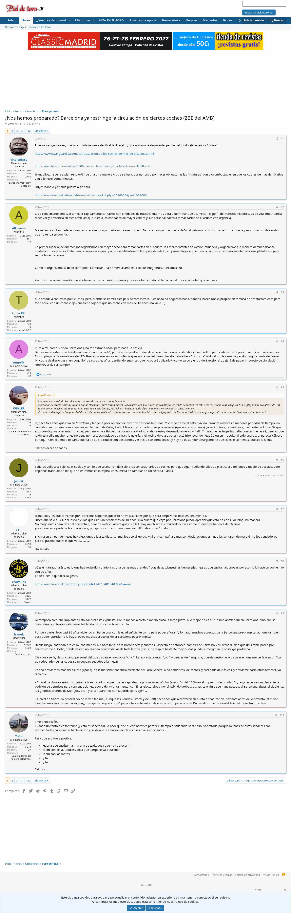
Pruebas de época (143, 20)
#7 (282, 509)
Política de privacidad (247, 875)
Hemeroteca (171, 20)
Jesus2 (19, 481)
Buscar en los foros (40, 27)
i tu (18, 530)
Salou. (27, 601)
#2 (282, 207)
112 (28, 131)
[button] (69, 20)
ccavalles (19, 582)
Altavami (19, 228)
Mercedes (210, 20)
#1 (282, 138)
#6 (282, 460)
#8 (282, 561)
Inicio (12, 20)
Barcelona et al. (23, 654)
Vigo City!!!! (25, 329)
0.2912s (258, 890)
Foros (26, 20)
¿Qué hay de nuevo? (51, 20)
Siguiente (40, 131)
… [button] (22, 131)
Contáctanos (201, 875)
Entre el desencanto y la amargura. (20, 433)
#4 (282, 341)
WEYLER (19, 408)
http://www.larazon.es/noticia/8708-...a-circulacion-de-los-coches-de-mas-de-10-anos (93, 166)
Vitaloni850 (14, 124)
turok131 (19, 313)
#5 (282, 387)
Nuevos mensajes (15, 27)
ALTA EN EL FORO (111, 20)
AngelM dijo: (44, 395)
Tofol (19, 736)
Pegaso (191, 20)
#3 (282, 292)
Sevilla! (27, 497)
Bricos (227, 20)
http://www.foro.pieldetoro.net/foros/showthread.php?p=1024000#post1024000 (91, 195)
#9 (282, 613)
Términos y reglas (221, 875)
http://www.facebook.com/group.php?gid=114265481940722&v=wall (83, 584)
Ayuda (266, 875)
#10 (282, 715)
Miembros (82, 20)
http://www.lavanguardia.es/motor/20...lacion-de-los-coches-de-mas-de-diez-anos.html (94, 154)
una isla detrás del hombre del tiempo (21, 757)
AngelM (19, 362)
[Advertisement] (145, 77)
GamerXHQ (147, 884)
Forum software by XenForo (145, 882)
